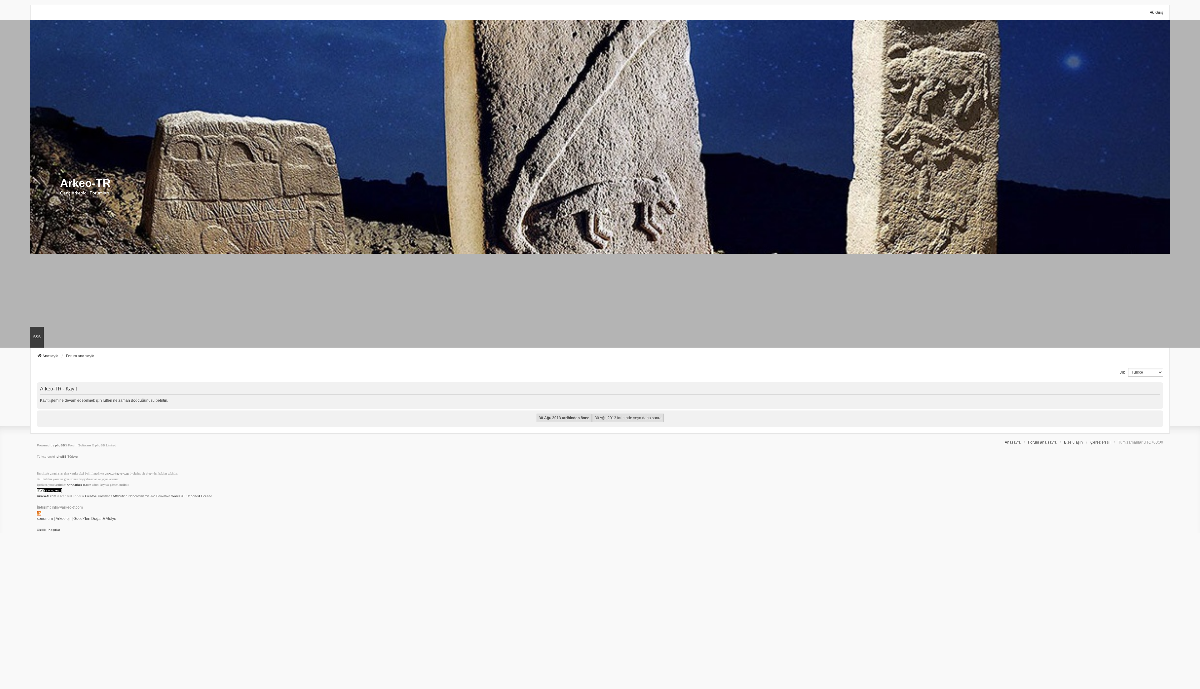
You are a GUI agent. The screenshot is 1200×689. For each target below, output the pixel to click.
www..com (117, 473)
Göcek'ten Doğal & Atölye (94, 518)
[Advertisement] (600, 300)
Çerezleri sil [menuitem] (1100, 442)
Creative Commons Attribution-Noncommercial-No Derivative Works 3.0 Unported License (148, 496)
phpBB (60, 445)
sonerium (45, 518)
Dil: (1122, 372)
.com (46, 496)
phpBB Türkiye (67, 456)
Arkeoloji (63, 518)
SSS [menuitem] (37, 337)
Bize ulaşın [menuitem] (1073, 442)
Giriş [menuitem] (1159, 12)
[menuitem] (41, 530)
